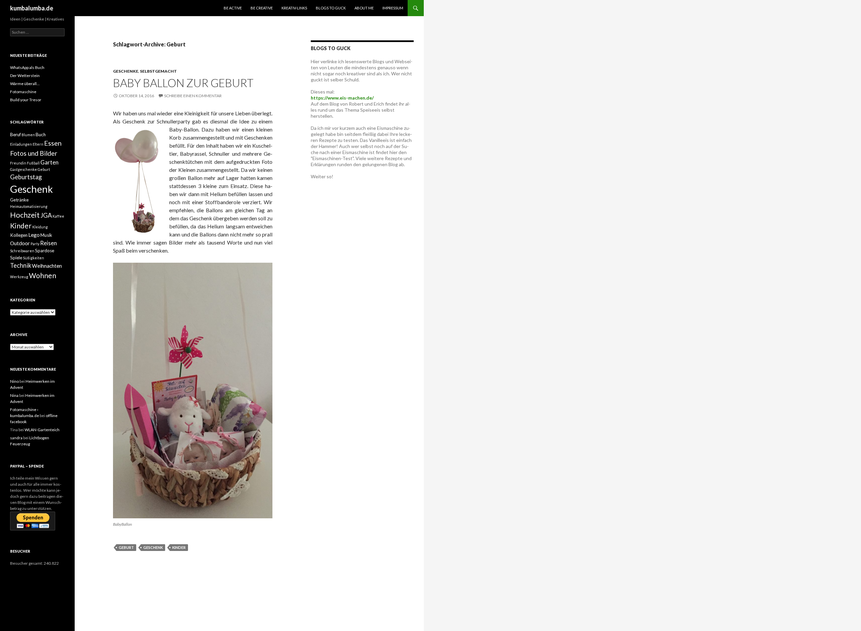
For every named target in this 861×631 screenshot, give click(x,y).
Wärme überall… (25, 83)
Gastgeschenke (23, 169)
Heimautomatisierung (28, 206)
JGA (46, 215)
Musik (46, 235)
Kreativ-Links (294, 8)
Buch (41, 134)
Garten (49, 162)
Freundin (18, 163)
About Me (364, 8)
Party (35, 244)
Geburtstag (26, 177)
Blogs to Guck (331, 8)
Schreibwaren (22, 251)
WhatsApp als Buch (27, 67)
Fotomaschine (23, 91)
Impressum (392, 8)
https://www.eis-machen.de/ (342, 98)
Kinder (179, 547)
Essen (53, 143)
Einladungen (21, 144)
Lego (34, 235)
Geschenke (125, 71)
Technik (20, 265)
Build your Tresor (25, 99)
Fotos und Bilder (33, 153)
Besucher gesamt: (27, 563)
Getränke (19, 199)
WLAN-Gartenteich (42, 429)
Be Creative (262, 8)
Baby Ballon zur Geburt (183, 82)
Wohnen (42, 275)
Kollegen (19, 235)
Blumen (28, 135)
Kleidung (40, 227)
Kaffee (58, 216)
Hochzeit (25, 215)
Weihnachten (47, 266)
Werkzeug (19, 276)
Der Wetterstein (25, 75)
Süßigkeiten (33, 258)
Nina (14, 395)
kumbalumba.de (31, 8)
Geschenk (153, 547)
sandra (16, 437)
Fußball (33, 163)
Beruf (15, 134)
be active (233, 8)
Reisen (48, 243)
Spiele (16, 257)
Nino (14, 381)
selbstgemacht (158, 71)
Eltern (38, 144)
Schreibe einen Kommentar (193, 95)
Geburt (126, 547)
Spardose (44, 250)
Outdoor (20, 243)
